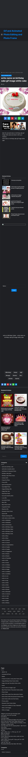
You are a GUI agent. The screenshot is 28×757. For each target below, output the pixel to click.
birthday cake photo (6, 473)
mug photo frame (6, 506)
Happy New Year (6, 491)
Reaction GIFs (5, 509)
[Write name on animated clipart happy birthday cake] (7, 400)
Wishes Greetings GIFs (7, 515)
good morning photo (6, 484)
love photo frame (6, 500)
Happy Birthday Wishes (6, 728)
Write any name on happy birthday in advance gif (5, 429)
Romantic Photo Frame (7, 511)
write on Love (5, 576)
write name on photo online (8, 518)
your (23, 613)
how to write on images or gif (8, 687)
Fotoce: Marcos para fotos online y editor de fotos (12, 736)
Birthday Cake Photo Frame (8, 475)
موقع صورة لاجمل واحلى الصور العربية (8, 715)
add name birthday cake (7, 466)
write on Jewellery (6, 571)
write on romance (6, 593)
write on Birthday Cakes (17, 72)
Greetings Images (5, 718)
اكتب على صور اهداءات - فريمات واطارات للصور (11, 731)
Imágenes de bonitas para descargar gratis (10, 713)
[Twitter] (5, 384)
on (21, 375)
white (10, 378)
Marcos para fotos (5, 734)
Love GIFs (4, 498)
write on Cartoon (6, 540)
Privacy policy (5, 701)
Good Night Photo (6, 486)
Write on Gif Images (6, 707)
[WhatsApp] (13, 384)
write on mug (5, 580)
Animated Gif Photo (6, 674)
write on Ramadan (6, 591)
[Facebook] (2, 384)
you (20, 613)
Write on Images (5, 710)
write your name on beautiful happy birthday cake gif (7, 447)
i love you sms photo (16, 180)
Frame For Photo (6, 480)
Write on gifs (8, 72)
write (17, 378)
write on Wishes (5, 602)
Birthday (8, 372)
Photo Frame (5, 692)
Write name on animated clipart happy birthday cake (7, 410)
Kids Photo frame (6, 493)
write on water (5, 598)
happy (24, 608)
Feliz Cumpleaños (5, 740)
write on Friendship (6, 558)
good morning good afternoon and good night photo (17, 202)
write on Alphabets (6, 520)
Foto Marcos (4, 716)
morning (9, 611)
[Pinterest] (8, 384)
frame (12, 608)
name (15, 375)
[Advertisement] (14, 14)
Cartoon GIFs (5, 477)
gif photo (3, 730)
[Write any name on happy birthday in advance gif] (7, 419)
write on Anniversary (7, 524)
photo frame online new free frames (10, 698)
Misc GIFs (4, 502)
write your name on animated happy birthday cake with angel (21, 448)
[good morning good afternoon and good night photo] (6, 203)
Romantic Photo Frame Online (9, 703)
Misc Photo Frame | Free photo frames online (12, 689)
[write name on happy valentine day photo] (6, 196)
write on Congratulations (7, 544)
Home (3, 72)
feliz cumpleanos (5, 737)
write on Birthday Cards (7, 531)
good (20, 608)
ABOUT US (4, 672)
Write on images (5, 569)
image (8, 375)
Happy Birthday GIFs (7, 489)
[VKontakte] (10, 384)
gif (21, 372)
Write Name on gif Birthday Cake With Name (19, 424)
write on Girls (5, 560)
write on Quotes (5, 587)
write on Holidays (6, 564)
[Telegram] (16, 384)
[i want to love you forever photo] (6, 209)
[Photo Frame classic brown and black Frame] (6, 216)
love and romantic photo (7, 495)
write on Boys (5, 535)
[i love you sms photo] (6, 182)
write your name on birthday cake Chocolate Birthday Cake (20, 409)
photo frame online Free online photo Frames (12, 694)
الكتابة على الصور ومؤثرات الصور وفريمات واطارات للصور (12, 739)
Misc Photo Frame (6, 504)
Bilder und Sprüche (5, 733)
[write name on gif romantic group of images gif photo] (6, 189)
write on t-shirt (5, 596)
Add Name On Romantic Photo (9, 471)
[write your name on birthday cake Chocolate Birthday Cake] (21, 400)
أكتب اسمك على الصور (5, 742)
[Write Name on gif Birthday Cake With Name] (21, 417)
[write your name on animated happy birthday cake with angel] (21, 438)
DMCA (3, 676)
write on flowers (5, 553)
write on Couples (6, 547)
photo (3, 613)
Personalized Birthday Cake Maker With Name (11, 743)
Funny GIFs (4, 482)
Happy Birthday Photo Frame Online (10, 681)
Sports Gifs (4, 513)
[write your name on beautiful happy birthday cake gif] (7, 438)
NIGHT (18, 611)
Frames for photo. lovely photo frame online (12, 678)
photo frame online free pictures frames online (12, 696)
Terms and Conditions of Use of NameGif (11, 705)
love (5, 611)
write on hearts (5, 562)
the (12, 613)
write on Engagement (7, 551)
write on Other (5, 582)
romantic (8, 613)
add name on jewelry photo (8, 469)
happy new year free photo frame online (11, 683)
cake (16, 372)
